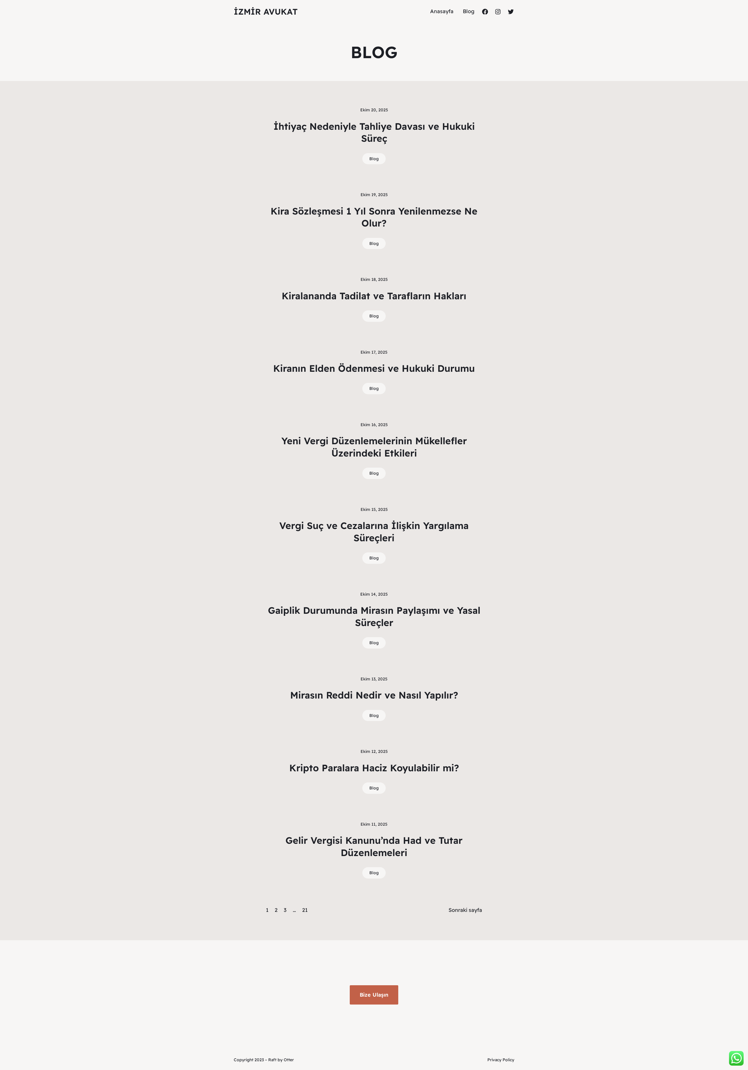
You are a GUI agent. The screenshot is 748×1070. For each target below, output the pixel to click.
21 (305, 910)
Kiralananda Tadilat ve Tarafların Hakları (374, 296)
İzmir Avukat (266, 11)
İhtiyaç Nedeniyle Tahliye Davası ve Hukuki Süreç (374, 132)
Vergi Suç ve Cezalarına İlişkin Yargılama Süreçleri (374, 532)
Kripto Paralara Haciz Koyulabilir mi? (374, 768)
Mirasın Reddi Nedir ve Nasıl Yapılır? (374, 695)
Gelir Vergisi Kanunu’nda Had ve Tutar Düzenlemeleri (374, 846)
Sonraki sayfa (465, 910)
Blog (374, 158)
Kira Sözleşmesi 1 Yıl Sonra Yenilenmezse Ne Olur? (374, 217)
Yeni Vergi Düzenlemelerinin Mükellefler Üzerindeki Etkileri (374, 447)
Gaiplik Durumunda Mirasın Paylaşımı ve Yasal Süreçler (374, 616)
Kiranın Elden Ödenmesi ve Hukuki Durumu (374, 368)
